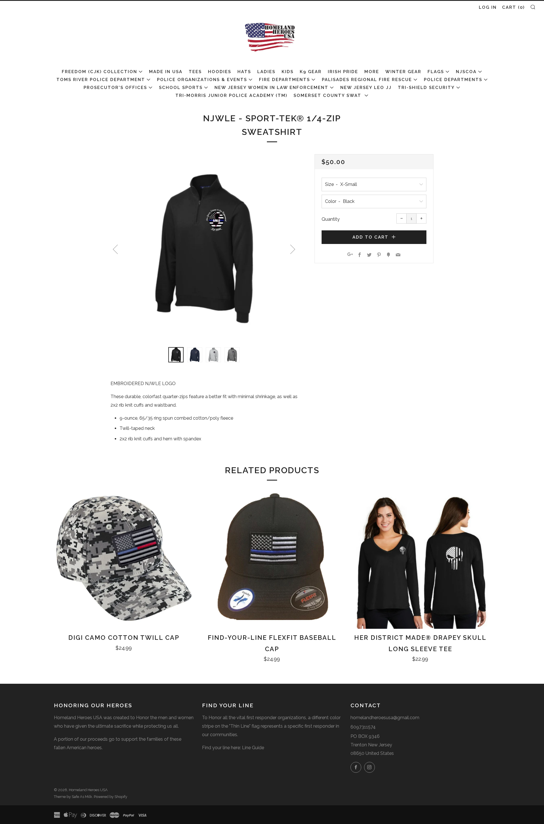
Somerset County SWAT (328, 95)
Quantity (331, 219)
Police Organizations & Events (202, 79)
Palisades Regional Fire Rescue (367, 79)
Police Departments (453, 79)
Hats (244, 71)
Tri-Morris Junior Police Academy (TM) (231, 95)
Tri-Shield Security (426, 87)
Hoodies (219, 71)
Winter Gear (403, 71)
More (371, 71)
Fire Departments (284, 79)
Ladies (266, 71)
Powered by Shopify (110, 797)
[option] (204, 247)
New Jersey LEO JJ (366, 87)
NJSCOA (466, 71)
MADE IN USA (165, 71)
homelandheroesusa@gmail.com (384, 717)
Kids (288, 71)
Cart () (513, 7)
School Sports (181, 87)
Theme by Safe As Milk (73, 797)
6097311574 (363, 727)
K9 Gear (311, 71)
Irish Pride (343, 71)
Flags (436, 71)
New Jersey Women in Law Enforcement (271, 87)
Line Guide (253, 747)
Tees (195, 71)
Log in (488, 7)
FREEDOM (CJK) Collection (99, 71)
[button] (176, 354)
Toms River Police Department (100, 79)
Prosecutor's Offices (115, 87)
